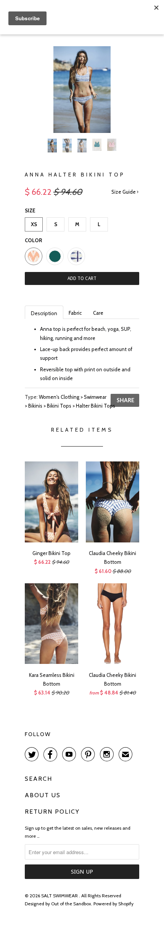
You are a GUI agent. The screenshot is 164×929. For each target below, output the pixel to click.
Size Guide (124, 192)
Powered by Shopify (113, 903)
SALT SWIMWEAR (60, 895)
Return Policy (52, 811)
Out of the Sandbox (71, 903)
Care (98, 313)
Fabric (75, 313)
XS (34, 224)
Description (44, 313)
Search (38, 778)
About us (43, 795)
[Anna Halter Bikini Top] (82, 89)
